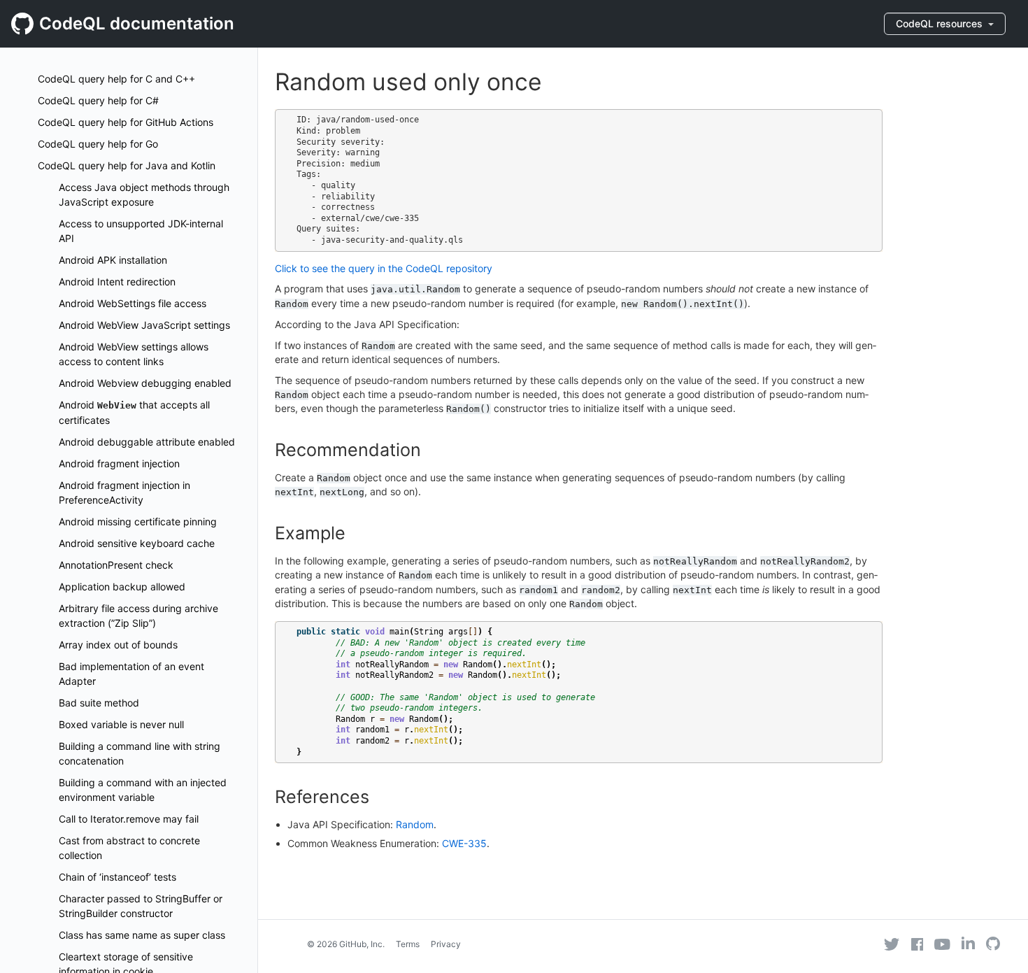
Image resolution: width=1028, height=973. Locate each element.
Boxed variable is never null (121, 724)
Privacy (446, 944)
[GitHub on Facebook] (917, 944)
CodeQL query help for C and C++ (116, 79)
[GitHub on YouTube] (942, 944)
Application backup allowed (122, 586)
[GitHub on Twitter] (891, 944)
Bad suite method (99, 703)
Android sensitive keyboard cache (137, 543)
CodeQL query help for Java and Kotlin (126, 165)
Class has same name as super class (142, 935)
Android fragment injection (119, 463)
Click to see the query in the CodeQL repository (383, 268)
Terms (408, 944)
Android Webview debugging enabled (145, 383)
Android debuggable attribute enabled (147, 442)
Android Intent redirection (117, 281)
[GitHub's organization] (993, 945)
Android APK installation (113, 260)
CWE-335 (464, 843)
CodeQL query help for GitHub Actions (125, 122)
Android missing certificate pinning (138, 521)
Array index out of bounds (118, 645)
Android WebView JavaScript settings (144, 325)
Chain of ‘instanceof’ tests (117, 877)
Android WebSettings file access (132, 303)
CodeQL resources (940, 23)
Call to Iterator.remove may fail (129, 819)
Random (415, 824)
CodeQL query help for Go (98, 144)
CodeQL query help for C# (98, 100)
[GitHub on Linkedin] (968, 943)
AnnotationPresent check (116, 565)
